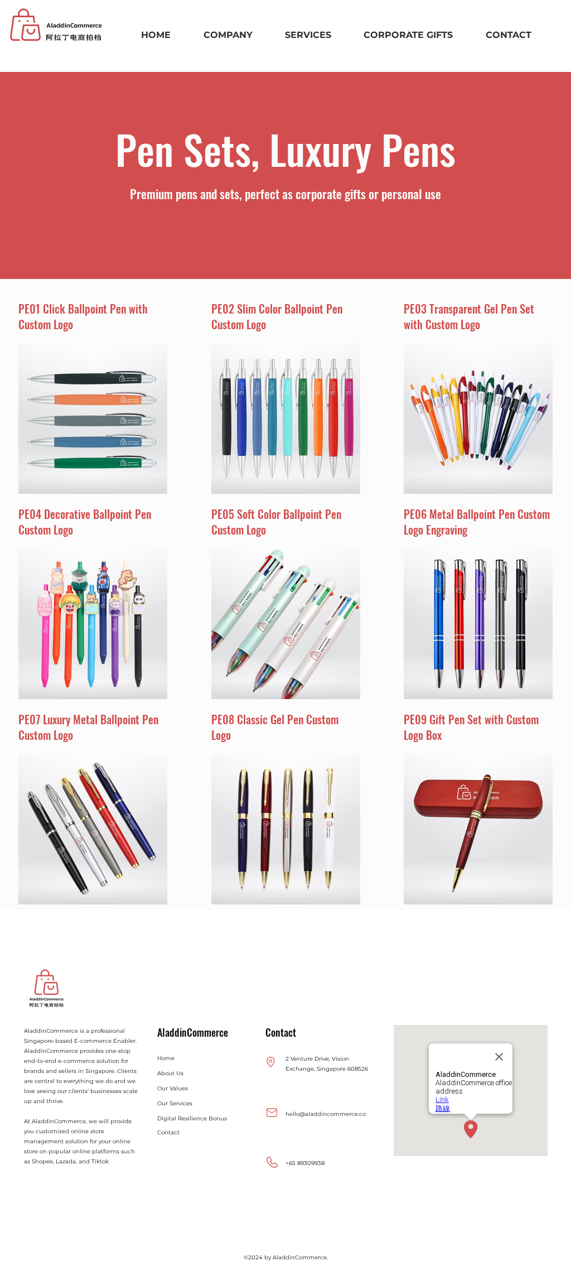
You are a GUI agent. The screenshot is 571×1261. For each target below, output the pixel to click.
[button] (227, 34)
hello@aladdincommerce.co (326, 1114)
